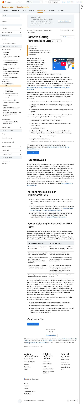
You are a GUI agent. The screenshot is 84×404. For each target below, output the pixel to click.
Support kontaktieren (66, 357)
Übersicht (5, 10)
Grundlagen (13, 10)
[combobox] (34, 1)
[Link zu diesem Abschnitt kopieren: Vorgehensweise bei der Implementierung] (49, 195)
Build (30, 10)
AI (23, 10)
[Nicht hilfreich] (73, 30)
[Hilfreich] (70, 30)
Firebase (29, 30)
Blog (63, 2)
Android (26, 383)
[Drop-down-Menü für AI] (26, 11)
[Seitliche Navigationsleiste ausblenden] (19, 401)
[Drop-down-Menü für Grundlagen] (19, 11)
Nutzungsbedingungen (30, 400)
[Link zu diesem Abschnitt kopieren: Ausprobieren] (45, 319)
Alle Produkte (27, 394)
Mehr (18, 2)
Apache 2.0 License (47, 340)
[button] (9, 28)
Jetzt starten (33, 153)
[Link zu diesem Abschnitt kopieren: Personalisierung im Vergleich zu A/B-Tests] (35, 227)
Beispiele (60, 10)
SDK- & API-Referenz (29, 361)
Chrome (26, 386)
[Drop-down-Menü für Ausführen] (45, 11)
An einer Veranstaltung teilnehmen (48, 372)
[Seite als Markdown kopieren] (57, 41)
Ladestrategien (52, 210)
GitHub (26, 369)
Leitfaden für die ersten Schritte (56, 217)
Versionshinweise (65, 364)
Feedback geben (67, 37)
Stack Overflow (65, 359)
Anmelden (79, 2)
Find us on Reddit (47, 363)
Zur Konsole (70, 2)
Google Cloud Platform (30, 391)
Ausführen (40, 10)
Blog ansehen (46, 361)
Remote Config (22, 7)
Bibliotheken (27, 367)
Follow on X (45, 366)
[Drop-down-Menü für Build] (34, 11)
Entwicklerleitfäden (29, 359)
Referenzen (51, 10)
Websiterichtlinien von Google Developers (36, 342)
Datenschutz (41, 400)
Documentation (8, 7)
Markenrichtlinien (65, 367)
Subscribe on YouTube (48, 369)
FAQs (62, 370)
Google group (64, 362)
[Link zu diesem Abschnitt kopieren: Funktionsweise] (47, 160)
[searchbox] (11, 16)
